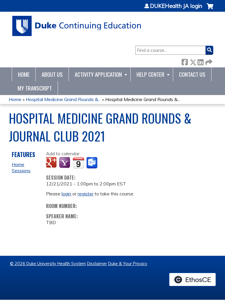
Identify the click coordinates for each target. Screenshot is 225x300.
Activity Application (98, 74)
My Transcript (35, 88)
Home (24, 74)
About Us (52, 74)
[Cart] (210, 9)
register (85, 194)
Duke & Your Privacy (127, 263)
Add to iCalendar (78, 162)
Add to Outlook (92, 163)
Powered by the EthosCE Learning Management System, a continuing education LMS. (192, 279)
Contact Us (192, 74)
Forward (208, 61)
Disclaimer (97, 263)
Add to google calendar (52, 163)
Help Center (150, 74)
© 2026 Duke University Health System (48, 263)
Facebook (185, 61)
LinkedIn (200, 61)
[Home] (77, 26)
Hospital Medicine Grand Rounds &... (63, 99)
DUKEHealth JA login (176, 6)
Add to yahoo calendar (65, 163)
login (66, 194)
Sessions (21, 170)
